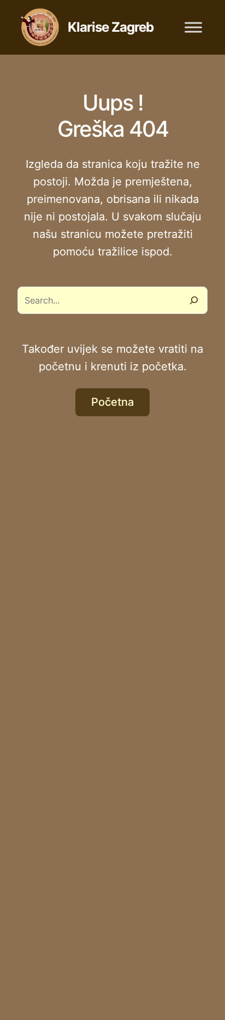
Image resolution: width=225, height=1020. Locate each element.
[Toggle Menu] (193, 27)
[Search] (194, 300)
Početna (112, 402)
